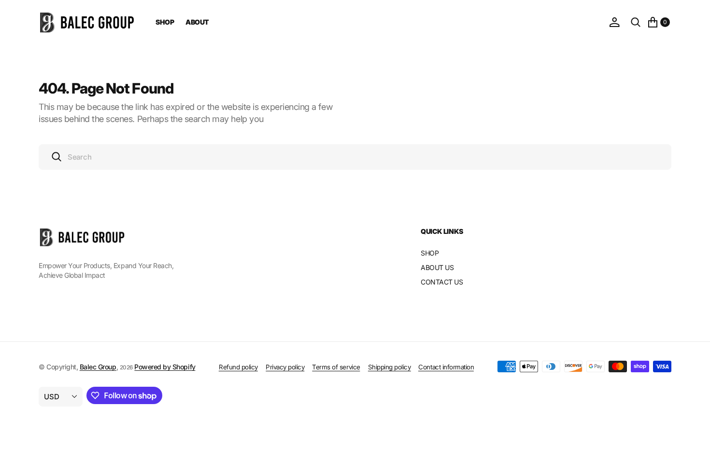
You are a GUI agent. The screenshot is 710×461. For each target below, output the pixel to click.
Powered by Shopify (164, 367)
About (197, 22)
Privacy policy (285, 367)
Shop (165, 22)
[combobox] (355, 157)
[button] (614, 22)
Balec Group (98, 367)
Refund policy (238, 367)
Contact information (446, 367)
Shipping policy (389, 367)
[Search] (635, 22)
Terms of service (336, 367)
